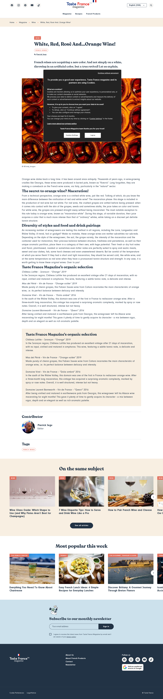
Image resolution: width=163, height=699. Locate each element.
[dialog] (82, 106)
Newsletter (71, 665)
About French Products (76, 658)
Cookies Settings (72, 135)
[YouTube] (32, 5)
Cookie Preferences (17, 693)
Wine (34, 22)
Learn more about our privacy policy (62, 124)
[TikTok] (38, 5)
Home (12, 22)
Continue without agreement (108, 73)
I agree (92, 135)
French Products (93, 14)
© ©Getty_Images (28, 167)
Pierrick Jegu (41, 54)
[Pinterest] (25, 5)
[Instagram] (18, 5)
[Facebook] (12, 5)
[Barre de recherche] (151, 5)
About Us (70, 655)
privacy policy (71, 637)
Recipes (78, 14)
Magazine (67, 14)
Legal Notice (31, 693)
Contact (69, 661)
